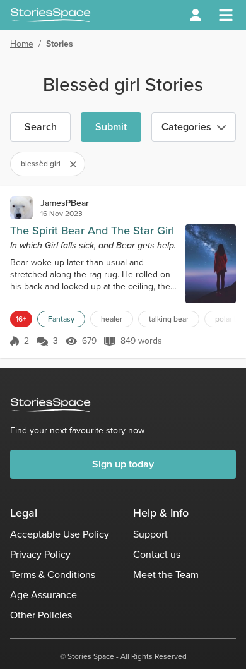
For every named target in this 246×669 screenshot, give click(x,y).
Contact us (156, 554)
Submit (111, 126)
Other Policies (41, 615)
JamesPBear (64, 203)
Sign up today (123, 464)
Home (21, 44)
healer (111, 319)
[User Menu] (195, 15)
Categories (186, 126)
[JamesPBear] (21, 207)
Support (150, 534)
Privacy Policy (40, 554)
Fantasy (61, 319)
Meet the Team (166, 574)
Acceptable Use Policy (59, 534)
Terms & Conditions (52, 574)
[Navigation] (226, 15)
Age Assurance (43, 595)
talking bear (169, 319)
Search (41, 126)
